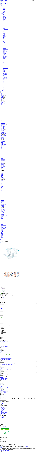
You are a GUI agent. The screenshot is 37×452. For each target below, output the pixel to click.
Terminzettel (4, 54)
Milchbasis (4, 44)
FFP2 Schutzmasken (4, 17)
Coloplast (3, 64)
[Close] (0, 439)
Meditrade (3, 76)
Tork (1, 236)
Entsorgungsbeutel (3, 193)
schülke (3, 82)
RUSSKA (3, 81)
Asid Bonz (2, 208)
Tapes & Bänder (2, 201)
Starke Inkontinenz (4, 27)
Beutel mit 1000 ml (3, 159)
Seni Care (2, 232)
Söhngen (2, 233)
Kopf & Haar (2, 163)
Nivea (1, 226)
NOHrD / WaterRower (3, 227)
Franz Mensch (4, 71)
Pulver (2, 191)
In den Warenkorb (2, 304)
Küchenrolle (2, 138)
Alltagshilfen (2, 6)
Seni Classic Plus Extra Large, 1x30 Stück (4, 346)
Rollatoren (2, 111)
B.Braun (3, 60)
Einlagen (3, 31)
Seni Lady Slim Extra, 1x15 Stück (3, 392)
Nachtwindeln (4, 33)
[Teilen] (1, 308)
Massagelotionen (4, 52)
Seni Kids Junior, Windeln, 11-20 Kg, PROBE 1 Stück (5, 359)
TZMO (3, 89)
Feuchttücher (2, 183)
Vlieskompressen (4, 48)
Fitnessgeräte (4, 50)
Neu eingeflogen (2, 416)
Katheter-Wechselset (3, 155)
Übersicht (2, 5)
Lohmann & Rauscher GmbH (4, 223)
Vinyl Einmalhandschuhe (3, 135)
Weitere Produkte (3, 164)
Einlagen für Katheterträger (5, 29)
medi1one (2, 224)
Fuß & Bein (4, 37)
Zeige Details (1, 351)
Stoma (2, 97)
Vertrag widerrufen (2, 403)
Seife (1, 169)
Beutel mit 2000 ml (3, 160)
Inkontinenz (2, 25)
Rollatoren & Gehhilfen (3, 105)
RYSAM (2, 230)
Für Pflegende (2, 95)
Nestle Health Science (5, 77)
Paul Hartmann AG (3, 228)
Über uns (2, 410)
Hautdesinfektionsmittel (5, 56)
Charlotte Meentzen (3, 212)
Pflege (2, 96)
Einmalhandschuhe (4, 18)
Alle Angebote (2, 417)
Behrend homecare (3, 209)
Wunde (2, 98)
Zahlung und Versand (3, 408)
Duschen (2, 180)
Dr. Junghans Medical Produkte (5, 67)
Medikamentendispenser (5, 10)
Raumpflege (4, 23)
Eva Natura (4, 70)
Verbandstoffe (4, 58)
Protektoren (4, 11)
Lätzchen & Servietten (3, 103)
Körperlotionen (2, 174)
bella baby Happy (4, 61)
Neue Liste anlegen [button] (3, 437)
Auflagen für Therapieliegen (5, 49)
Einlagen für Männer (3, 153)
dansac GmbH (2, 214)
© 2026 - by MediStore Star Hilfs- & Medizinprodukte (5, 450)
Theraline (3, 87)
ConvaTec (2, 213)
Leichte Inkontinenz (3, 141)
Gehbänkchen (2, 110)
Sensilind (3, 84)
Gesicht (3, 38)
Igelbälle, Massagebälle (5, 51)
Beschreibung (1, 311)
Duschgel (2, 173)
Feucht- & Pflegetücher (5, 41)
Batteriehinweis (2, 409)
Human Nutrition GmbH (5, 73)
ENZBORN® (2, 165)
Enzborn (3, 69)
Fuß (1, 120)
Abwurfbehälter (4, 16)
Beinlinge (2, 158)
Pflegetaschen (4, 22)
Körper (3, 39)
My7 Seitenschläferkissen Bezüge (4, 116)
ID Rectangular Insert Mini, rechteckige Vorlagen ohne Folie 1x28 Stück (6, 364)
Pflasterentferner (4, 57)
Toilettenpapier (2, 137)
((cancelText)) (1, 441)
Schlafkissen (4, 12)
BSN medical (2, 211)
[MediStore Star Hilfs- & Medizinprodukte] (4, 0)
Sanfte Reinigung (3, 188)
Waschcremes (2, 177)
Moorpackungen (4, 53)
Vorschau (1, 349)
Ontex (3, 79)
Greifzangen (4, 9)
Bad (1, 101)
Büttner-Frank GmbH (5, 63)
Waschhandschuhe (3, 184)
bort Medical (4, 62)
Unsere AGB (2, 407)
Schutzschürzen (4, 24)
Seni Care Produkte (4, 42)
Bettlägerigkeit (4, 28)
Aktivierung (2, 186)
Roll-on (2, 175)
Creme (2, 190)
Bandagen (2, 13)
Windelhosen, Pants (4, 36)
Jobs (1, 411)
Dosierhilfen (4, 8)
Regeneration (2, 187)
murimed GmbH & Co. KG (3, 225)
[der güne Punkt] (26, 446)
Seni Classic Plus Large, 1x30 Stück (3, 342)
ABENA (3, 59)
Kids (1, 147)
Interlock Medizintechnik (5, 74)
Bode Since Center (3, 210)
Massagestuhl (2, 200)
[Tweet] (1, 309)
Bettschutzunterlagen (4, 30)
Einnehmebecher (2, 102)
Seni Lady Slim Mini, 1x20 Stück (3, 379)
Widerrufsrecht (2, 406)
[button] (1, 2)
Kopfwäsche (4, 19)
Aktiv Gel (2, 172)
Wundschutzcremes (3, 178)
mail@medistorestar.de (4, 426)
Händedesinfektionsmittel (3, 133)
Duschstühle (2, 108)
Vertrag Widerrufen (3, 413)
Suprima (2, 234)
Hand (3, 14)
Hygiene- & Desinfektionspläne (4, 412)
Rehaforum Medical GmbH (3, 229)
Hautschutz (4, 47)
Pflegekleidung (2, 104)
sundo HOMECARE (4, 85)
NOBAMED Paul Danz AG (5, 78)
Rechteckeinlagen (4, 34)
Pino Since (4, 80)
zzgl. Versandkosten (4, 297)
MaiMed (3, 75)
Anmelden (2, 421)
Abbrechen (1, 4)
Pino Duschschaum (3, 166)
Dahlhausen (4, 65)
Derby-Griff (2, 113)
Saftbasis (3, 45)
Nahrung (2, 43)
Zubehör (3, 55)
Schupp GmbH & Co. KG (3, 231)
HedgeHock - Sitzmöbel (3, 199)
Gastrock (3, 72)
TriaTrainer (2, 202)
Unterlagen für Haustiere (5, 35)
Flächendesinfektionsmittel (3, 132)
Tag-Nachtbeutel (2, 157)
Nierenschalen (4, 21)
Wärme (2, 106)
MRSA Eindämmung (4, 20)
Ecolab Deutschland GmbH (5, 68)
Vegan (2, 90)
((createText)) (4, 441)
